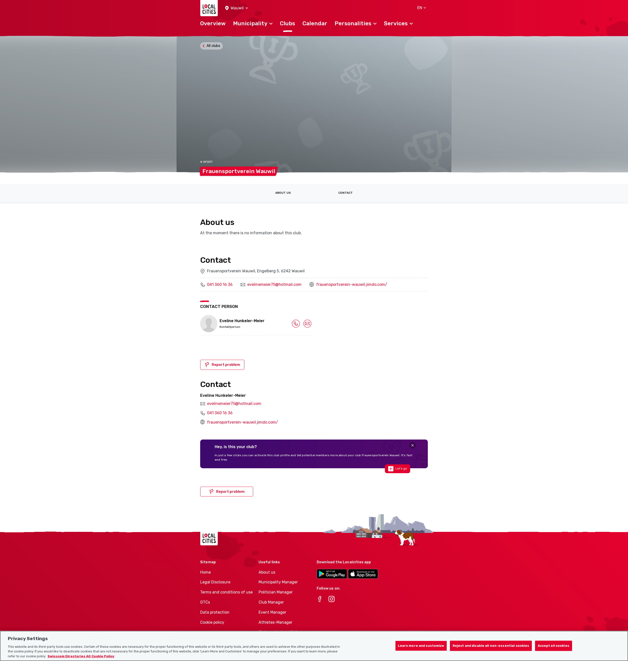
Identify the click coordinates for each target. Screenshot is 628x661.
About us (283, 192)
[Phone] (296, 323)
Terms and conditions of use (226, 592)
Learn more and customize (421, 645)
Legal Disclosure (215, 582)
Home (205, 572)
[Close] (412, 445)
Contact (345, 192)
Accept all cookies (553, 645)
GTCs (205, 602)
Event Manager (272, 612)
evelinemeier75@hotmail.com (274, 284)
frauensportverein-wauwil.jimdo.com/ (351, 284)
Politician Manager (276, 592)
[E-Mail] (307, 323)
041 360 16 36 (220, 284)
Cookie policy (212, 622)
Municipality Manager (278, 582)
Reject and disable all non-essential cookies (491, 645)
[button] (236, 8)
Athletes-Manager (275, 622)
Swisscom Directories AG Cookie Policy (81, 656)
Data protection (214, 612)
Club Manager (271, 602)
